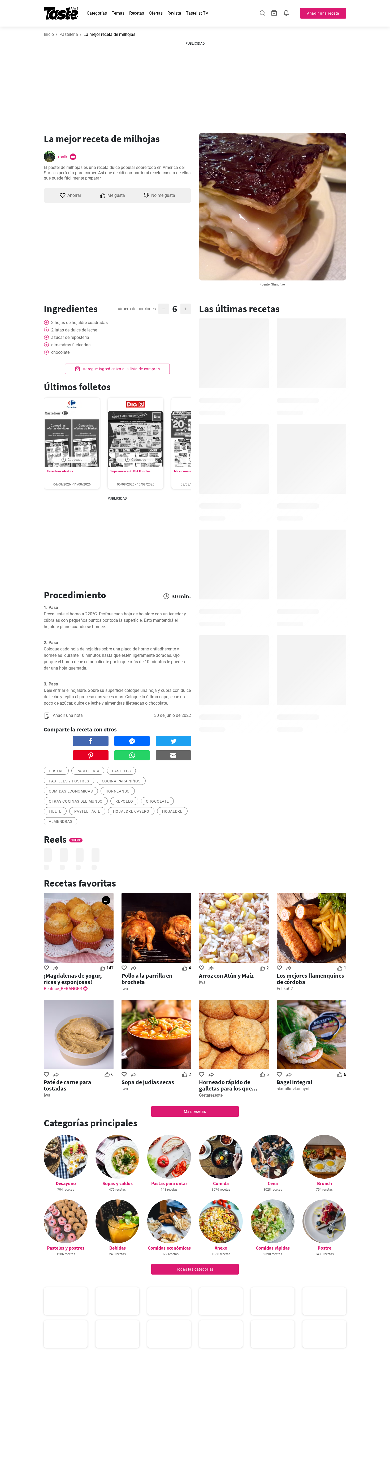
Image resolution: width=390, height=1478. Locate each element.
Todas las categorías (195, 1269)
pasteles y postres (69, 781)
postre (56, 771)
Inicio (49, 34)
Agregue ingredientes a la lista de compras (121, 369)
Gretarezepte (211, 1095)
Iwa (125, 988)
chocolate (157, 801)
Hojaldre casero (131, 811)
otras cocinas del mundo (76, 801)
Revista (174, 13)
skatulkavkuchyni (293, 1088)
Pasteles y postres (65, 1248)
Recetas (136, 13)
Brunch (324, 1183)
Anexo (221, 1248)
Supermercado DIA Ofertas (130, 471)
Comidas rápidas (273, 1248)
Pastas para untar (169, 1183)
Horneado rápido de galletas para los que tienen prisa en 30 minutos (233, 1085)
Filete (55, 811)
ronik (62, 156)
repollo (124, 801)
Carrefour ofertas (60, 471)
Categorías (97, 13)
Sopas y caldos (117, 1183)
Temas (118, 13)
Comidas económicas (71, 791)
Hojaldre (172, 811)
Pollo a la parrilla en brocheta (147, 978)
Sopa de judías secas (148, 1082)
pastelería (87, 771)
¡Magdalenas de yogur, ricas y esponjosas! (73, 978)
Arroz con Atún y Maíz (226, 975)
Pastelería (68, 34)
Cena (273, 1183)
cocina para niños (121, 781)
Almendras (60, 821)
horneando (118, 791)
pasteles (121, 771)
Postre (324, 1248)
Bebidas (117, 1248)
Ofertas (156, 13)
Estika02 (285, 988)
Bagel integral (294, 1082)
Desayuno (66, 1183)
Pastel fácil (87, 811)
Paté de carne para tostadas (67, 1085)
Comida (221, 1183)
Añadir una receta (323, 13)
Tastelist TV (197, 13)
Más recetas (195, 1111)
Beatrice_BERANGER (63, 988)
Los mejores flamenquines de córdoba (310, 978)
